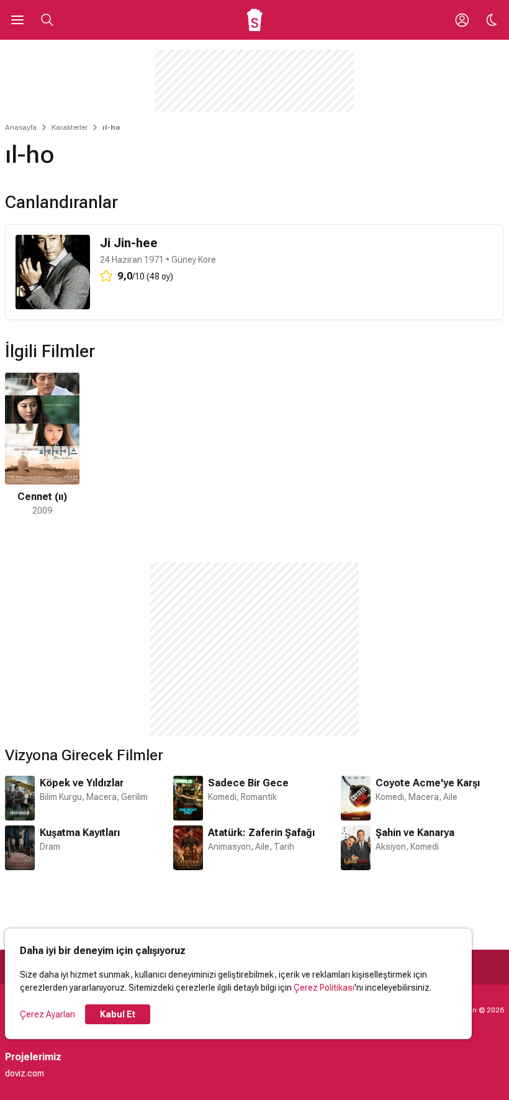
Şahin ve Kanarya (415, 833)
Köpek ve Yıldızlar (82, 783)
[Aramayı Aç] (47, 19)
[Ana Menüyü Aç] (17, 19)
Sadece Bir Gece (248, 783)
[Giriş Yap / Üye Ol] (461, 19)
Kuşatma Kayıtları (80, 833)
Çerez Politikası (324, 988)
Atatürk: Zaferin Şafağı (261, 833)
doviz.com (24, 1073)
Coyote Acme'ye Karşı (428, 783)
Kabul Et (117, 1014)
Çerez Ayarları (47, 1014)
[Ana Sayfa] (255, 19)
